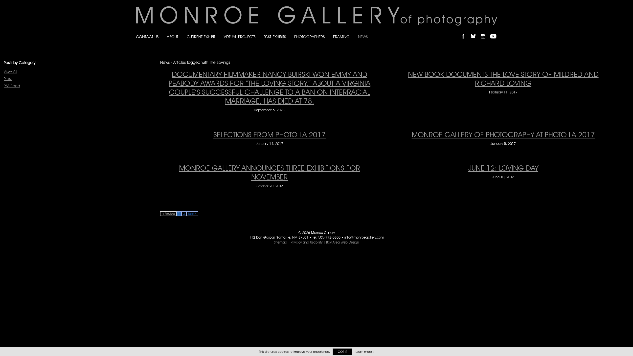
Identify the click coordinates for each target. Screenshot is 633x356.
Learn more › (365, 352)
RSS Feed (12, 86)
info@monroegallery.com (364, 237)
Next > (192, 213)
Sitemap (280, 242)
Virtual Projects (239, 36)
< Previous (168, 213)
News (363, 36)
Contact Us (147, 36)
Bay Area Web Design (342, 242)
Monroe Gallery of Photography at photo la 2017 (503, 134)
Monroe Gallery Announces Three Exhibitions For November (269, 172)
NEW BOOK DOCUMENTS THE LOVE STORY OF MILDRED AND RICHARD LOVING (503, 79)
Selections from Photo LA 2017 (269, 134)
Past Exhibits (275, 36)
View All (10, 71)
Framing (341, 36)
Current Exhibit (201, 36)
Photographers (309, 36)
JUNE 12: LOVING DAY (503, 167)
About (172, 36)
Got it (342, 352)
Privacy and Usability (306, 242)
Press (8, 78)
